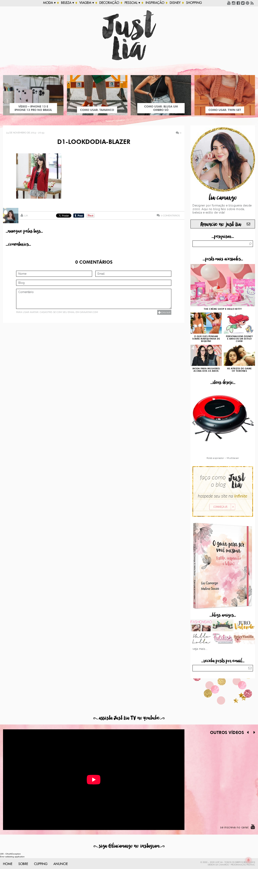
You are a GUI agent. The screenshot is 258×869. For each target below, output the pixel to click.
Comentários (170, 215)
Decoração (109, 2)
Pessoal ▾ (132, 2)
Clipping (40, 864)
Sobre (23, 864)
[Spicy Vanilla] (244, 638)
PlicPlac (251, 865)
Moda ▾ (49, 2)
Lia (26, 215)
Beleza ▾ (67, 2)
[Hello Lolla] (201, 638)
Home (7, 864)
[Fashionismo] (201, 625)
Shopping (194, 2)
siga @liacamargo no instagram (129, 846)
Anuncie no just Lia (221, 224)
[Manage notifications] (248, 860)
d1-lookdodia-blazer (93, 142)
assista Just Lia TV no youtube (129, 718)
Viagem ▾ (86, 2)
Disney (175, 2)
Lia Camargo (222, 865)
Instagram (233, 3)
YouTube (229, 3)
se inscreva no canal (234, 827)
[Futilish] (223, 638)
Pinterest (247, 3)
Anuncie (60, 864)
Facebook (238, 3)
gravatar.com (89, 312)
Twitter (243, 3)
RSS (252, 3)
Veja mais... (199, 648)
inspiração (155, 2)
